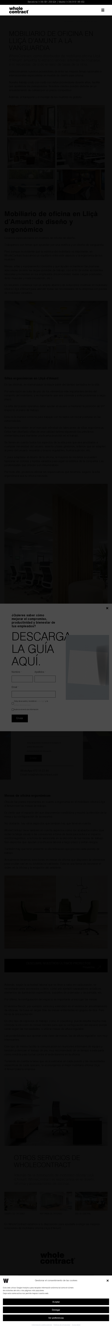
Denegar (56, 1310)
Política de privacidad (62, 1325)
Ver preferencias (56, 1318)
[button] (107, 1280)
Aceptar (56, 1302)
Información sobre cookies (42, 1325)
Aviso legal (76, 1325)
